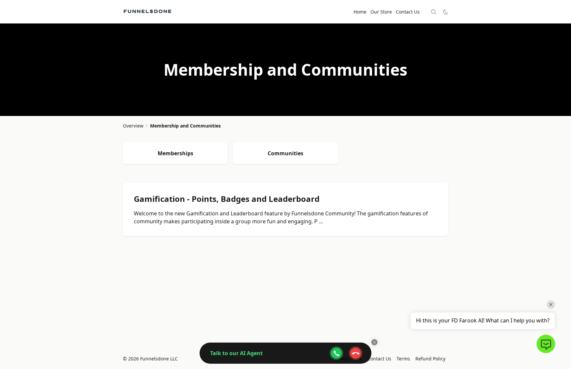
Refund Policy (430, 358)
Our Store (381, 12)
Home (360, 12)
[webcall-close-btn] (355, 353)
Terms (403, 358)
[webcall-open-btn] (336, 353)
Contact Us (408, 12)
